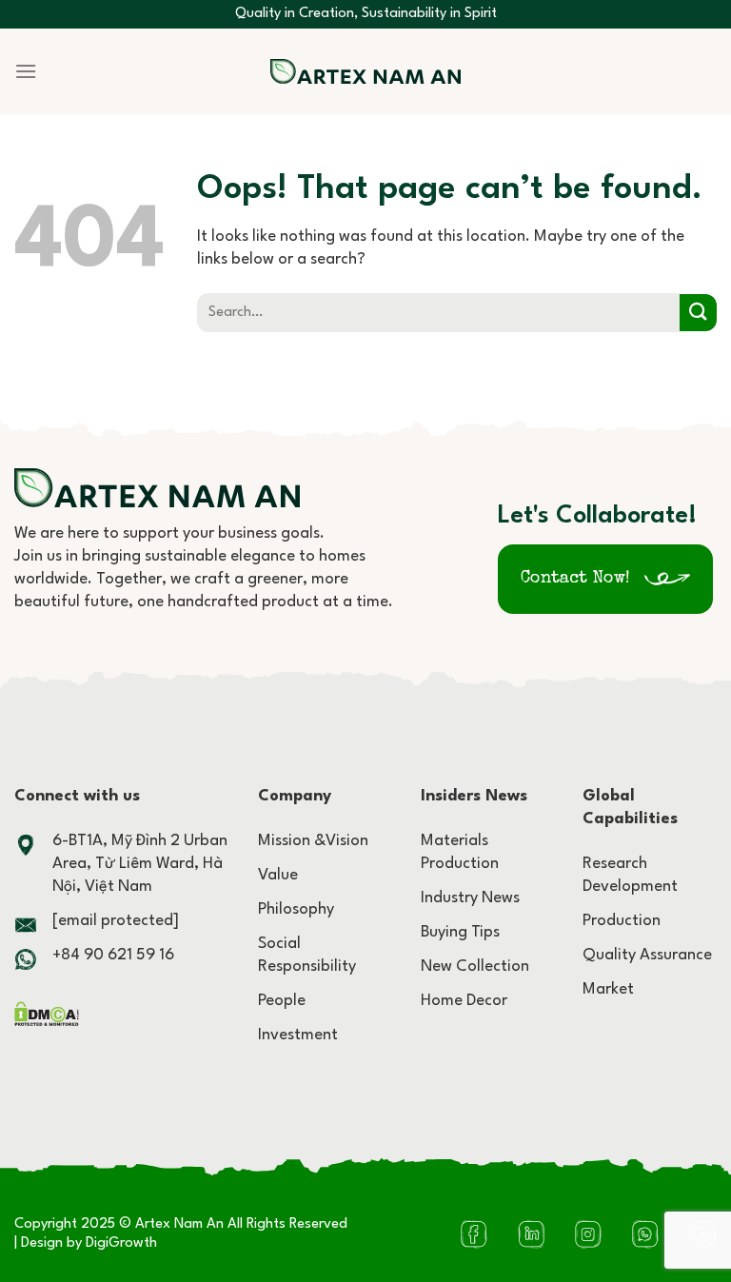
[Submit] (698, 312)
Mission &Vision (313, 841)
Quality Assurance (647, 955)
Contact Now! (575, 578)
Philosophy (296, 909)
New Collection (475, 966)
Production (622, 921)
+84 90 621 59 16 (113, 955)
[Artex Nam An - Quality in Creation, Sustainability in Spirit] (365, 72)
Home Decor (464, 1001)
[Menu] (25, 71)
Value (278, 875)
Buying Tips (460, 932)
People (282, 1001)
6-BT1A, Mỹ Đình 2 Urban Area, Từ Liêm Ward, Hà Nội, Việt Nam (139, 864)
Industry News (470, 898)
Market (608, 989)
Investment (298, 1035)
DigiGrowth (121, 1243)
